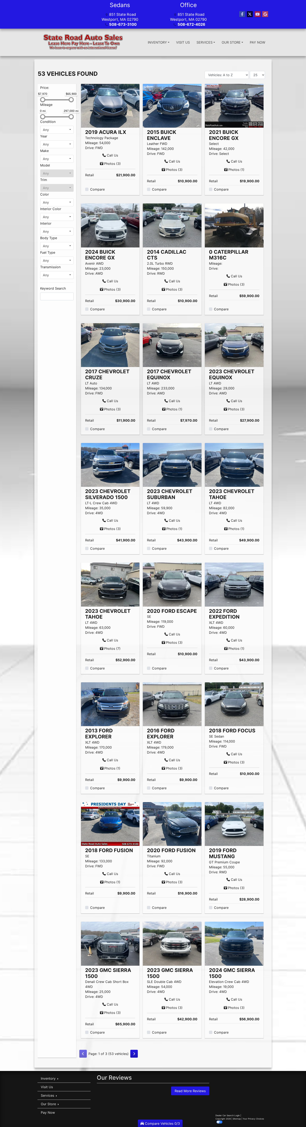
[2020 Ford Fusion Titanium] (172, 824)
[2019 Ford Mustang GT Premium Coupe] (234, 824)
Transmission (50, 267)
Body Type (48, 238)
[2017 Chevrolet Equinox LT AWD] (172, 345)
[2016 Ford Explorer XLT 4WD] (172, 704)
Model (45, 165)
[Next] (134, 1054)
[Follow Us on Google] (265, 14)
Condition (48, 122)
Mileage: (91, 143)
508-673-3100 (123, 24)
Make (44, 151)
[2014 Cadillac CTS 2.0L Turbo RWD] (172, 225)
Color (44, 194)
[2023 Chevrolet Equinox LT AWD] (234, 345)
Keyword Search (53, 288)
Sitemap (237, 1118)
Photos (112, 164)
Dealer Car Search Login (227, 1115)
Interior (45, 223)
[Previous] (83, 1054)
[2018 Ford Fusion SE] (110, 824)
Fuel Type (47, 252)
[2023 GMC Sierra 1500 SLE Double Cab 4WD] (172, 943)
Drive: (89, 148)
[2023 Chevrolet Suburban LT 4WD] (172, 465)
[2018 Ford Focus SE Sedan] (234, 704)
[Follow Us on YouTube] (257, 14)
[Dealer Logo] (83, 42)
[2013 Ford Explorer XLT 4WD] (110, 704)
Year (43, 136)
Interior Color (50, 209)
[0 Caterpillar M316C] (234, 225)
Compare (97, 189)
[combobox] (57, 130)
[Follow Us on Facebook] (242, 14)
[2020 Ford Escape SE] (172, 584)
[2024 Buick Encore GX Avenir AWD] (110, 225)
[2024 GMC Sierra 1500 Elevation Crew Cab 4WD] (234, 943)
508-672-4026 (191, 24)
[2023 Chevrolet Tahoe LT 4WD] (234, 465)
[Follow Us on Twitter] (250, 14)
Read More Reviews (190, 1091)
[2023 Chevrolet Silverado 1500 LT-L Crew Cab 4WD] (110, 465)
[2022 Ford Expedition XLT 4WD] (234, 584)
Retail (89, 175)
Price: (44, 88)
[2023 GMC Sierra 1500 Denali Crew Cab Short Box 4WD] (110, 943)
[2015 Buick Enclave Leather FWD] (172, 105)
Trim (43, 180)
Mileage (46, 105)
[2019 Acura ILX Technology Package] (110, 105)
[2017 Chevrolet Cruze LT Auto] (110, 345)
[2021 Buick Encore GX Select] (234, 105)
